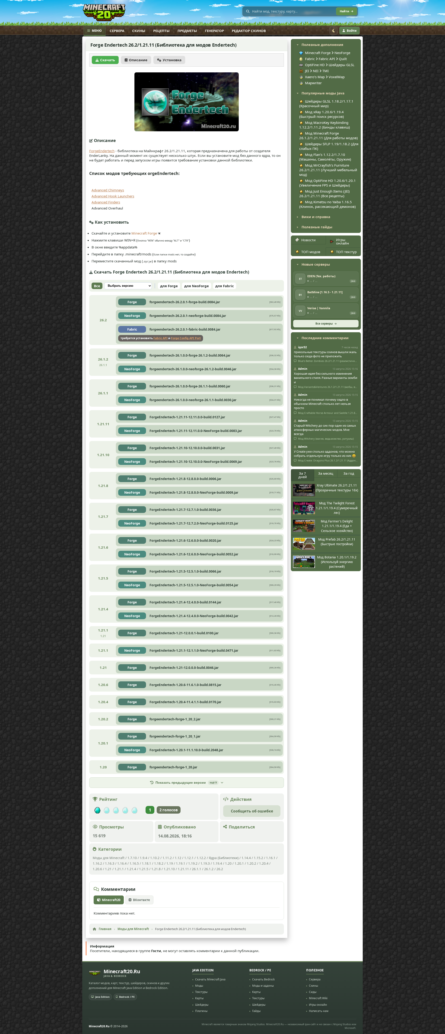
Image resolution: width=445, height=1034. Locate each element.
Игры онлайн (342, 241)
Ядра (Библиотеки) (223, 858)
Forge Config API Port (186, 338)
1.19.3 (205, 863)
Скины (138, 30)
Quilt (343, 58)
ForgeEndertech (101, 150)
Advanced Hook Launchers (113, 196)
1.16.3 (109, 863)
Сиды (312, 992)
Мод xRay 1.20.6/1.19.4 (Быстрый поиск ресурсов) (321, 114)
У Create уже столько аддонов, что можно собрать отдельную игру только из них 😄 (325, 453)
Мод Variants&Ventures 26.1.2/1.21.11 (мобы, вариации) (327, 387)
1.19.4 (217, 863)
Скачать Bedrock (263, 979)
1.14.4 (246, 858)
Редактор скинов (249, 30)
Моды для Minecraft (108, 858)
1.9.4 (143, 858)
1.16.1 (271, 858)
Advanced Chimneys (108, 190)
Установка (172, 60)
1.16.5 (134, 863)
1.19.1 (180, 863)
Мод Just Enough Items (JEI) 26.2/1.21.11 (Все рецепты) (324, 193)
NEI (315, 70)
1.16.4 (122, 863)
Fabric (132, 329)
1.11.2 (167, 858)
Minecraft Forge (144, 233)
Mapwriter (313, 83)
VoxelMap (337, 76)
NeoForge (132, 315)
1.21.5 (143, 869)
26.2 (219, 869)
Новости (308, 240)
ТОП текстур (346, 251)
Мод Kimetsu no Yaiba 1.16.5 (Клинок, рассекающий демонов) (327, 204)
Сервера (117, 30)
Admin (302, 369)
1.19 (169, 863)
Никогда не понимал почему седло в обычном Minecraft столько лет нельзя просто (322, 403)
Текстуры (201, 992)
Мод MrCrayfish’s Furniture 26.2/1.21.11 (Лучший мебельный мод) (328, 170)
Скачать (107, 60)
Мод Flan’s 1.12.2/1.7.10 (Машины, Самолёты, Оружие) (325, 156)
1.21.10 (169, 869)
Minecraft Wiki (318, 998)
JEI (307, 70)
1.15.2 (258, 858)
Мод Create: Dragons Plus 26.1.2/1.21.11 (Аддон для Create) (327, 460)
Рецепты (161, 30)
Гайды (256, 1011)
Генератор (214, 30)
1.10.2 (154, 858)
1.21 (108, 869)
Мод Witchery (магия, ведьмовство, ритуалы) (325, 438)
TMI (325, 70)
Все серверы (324, 323)
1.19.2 (192, 863)
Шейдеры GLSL (341, 64)
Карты (199, 998)
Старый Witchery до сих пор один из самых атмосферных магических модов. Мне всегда (325, 429)
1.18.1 (146, 863)
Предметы (187, 30)
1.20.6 (97, 869)
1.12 (178, 858)
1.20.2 (251, 863)
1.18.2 (158, 863)
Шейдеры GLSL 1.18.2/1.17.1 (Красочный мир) (326, 103)
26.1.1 (196, 869)
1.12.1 (189, 858)
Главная (105, 929)
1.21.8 (156, 869)
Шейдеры (201, 1005)
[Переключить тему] (333, 30)
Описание (138, 60)
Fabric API (160, 338)
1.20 (228, 863)
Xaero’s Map (315, 76)
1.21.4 (131, 869)
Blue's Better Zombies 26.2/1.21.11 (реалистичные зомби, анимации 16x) (327, 361)
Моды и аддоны (263, 986)
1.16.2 (98, 863)
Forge (132, 302)
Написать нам (318, 1011)
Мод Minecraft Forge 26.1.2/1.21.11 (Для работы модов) (328, 135)
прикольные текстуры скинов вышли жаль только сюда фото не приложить (325, 354)
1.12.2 (201, 858)
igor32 (302, 347)
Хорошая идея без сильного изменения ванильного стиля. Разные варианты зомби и (325, 377)
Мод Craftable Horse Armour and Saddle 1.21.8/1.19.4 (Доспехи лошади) (327, 413)
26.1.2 (208, 869)
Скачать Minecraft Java (210, 979)
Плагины (201, 1011)
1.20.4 (263, 863)
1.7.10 (132, 858)
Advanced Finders (106, 202)
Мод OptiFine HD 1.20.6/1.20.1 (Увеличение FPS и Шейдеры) (327, 182)
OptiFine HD (315, 64)
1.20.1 (239, 863)
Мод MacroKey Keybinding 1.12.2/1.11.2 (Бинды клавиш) (324, 124)
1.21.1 (119, 869)
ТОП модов (310, 251)
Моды (199, 986)
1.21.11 (183, 869)
